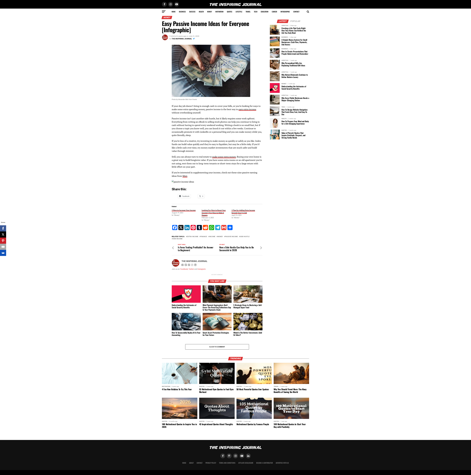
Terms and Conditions (227, 463)
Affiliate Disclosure (245, 463)
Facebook (184, 269)
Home (174, 11)
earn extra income (247, 109)
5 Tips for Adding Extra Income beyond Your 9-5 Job (243, 211)
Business (182, 11)
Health (201, 11)
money (220, 236)
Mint (185, 176)
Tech (255, 11)
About (191, 463)
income (212, 236)
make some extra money (224, 156)
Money (209, 11)
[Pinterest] (3, 241)
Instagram (202, 269)
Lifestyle (239, 11)
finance (203, 236)
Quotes (229, 11)
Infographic (285, 11)
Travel (248, 11)
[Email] (3, 247)
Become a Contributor (264, 463)
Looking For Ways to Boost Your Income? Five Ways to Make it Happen (214, 212)
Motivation (219, 11)
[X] (3, 234)
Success (192, 11)
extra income (192, 236)
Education (264, 11)
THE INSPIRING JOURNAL (182, 39)
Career (274, 11)
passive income (231, 236)
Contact (296, 11)
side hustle (244, 236)
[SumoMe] (3, 253)
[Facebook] (3, 228)
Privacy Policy (210, 463)
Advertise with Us (282, 463)
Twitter (191, 269)
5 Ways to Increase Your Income (184, 210)
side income (177, 239)
